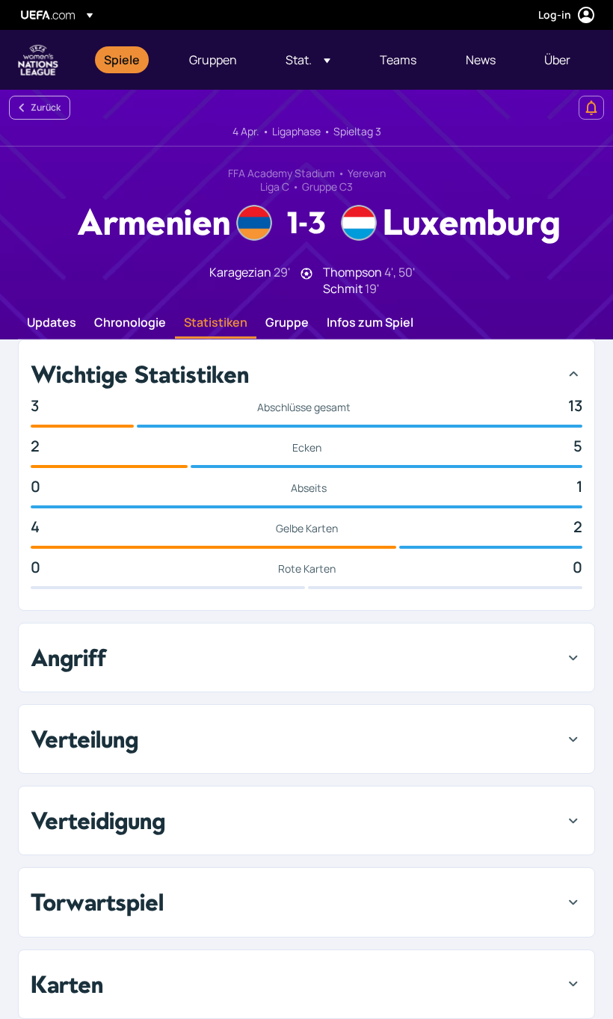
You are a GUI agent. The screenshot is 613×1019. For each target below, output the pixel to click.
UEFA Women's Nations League (38, 60)
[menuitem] (127, 60)
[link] (122, 60)
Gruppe (287, 323)
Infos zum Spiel (370, 323)
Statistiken (215, 323)
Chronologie (130, 323)
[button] (308, 60)
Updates (51, 323)
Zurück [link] (46, 107)
